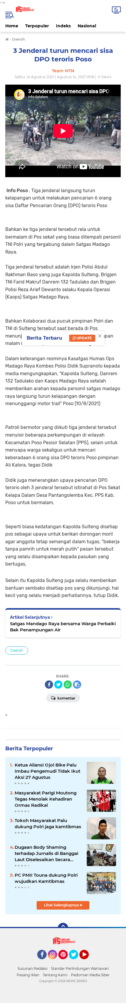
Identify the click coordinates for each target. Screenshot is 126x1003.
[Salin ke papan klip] (77, 684)
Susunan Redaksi (32, 968)
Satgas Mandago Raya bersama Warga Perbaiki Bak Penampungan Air (63, 627)
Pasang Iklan (28, 975)
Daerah (16, 650)
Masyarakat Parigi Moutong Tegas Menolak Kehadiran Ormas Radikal (45, 799)
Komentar (66, 698)
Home (11, 25)
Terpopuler (37, 25)
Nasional (87, 25)
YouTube (88, 962)
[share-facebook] (49, 684)
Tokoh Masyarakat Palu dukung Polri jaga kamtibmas (48, 823)
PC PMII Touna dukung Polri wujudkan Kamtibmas (46, 878)
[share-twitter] (58, 684)
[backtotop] (63, 928)
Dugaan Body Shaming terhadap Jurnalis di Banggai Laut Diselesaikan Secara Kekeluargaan (46, 853)
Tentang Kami (55, 975)
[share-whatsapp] (68, 684)
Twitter (76, 962)
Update (84, 338)
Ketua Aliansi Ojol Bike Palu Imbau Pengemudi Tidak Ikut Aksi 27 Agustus (47, 771)
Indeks (63, 25)
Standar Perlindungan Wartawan (80, 968)
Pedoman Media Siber (90, 975)
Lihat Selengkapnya (62, 905)
